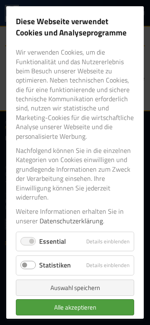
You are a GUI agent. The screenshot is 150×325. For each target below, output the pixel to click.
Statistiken (55, 265)
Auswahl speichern (75, 287)
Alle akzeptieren (75, 307)
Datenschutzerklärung (71, 221)
